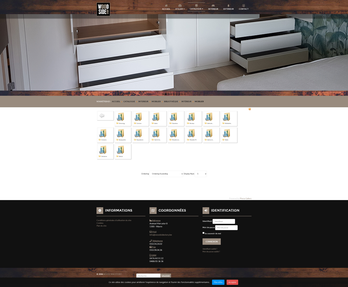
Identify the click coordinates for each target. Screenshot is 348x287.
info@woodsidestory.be (161, 234)
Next (344, 52)
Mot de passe (209, 227)
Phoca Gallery (245, 198)
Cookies (100, 223)
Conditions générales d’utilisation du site (114, 220)
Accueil (166, 9)
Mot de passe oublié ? (211, 251)
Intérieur (213, 9)
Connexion (212, 241)
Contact (244, 9)
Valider (166, 276)
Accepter (232, 282)
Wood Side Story (112, 274)
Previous (3, 52)
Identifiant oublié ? (210, 249)
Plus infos (218, 282)
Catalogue (195, 9)
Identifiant (207, 221)
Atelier (179, 9)
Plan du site (101, 226)
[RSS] (250, 109)
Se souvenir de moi (213, 233)
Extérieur (228, 9)
